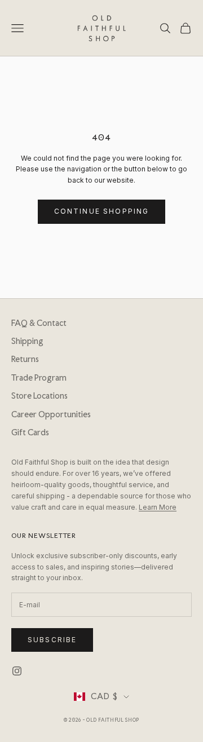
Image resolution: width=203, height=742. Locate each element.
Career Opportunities (51, 414)
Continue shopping (101, 211)
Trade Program (39, 378)
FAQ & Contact (39, 323)
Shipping (27, 341)
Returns (25, 359)
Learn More (157, 507)
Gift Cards (30, 432)
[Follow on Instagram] (17, 671)
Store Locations (39, 396)
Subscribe (52, 639)
